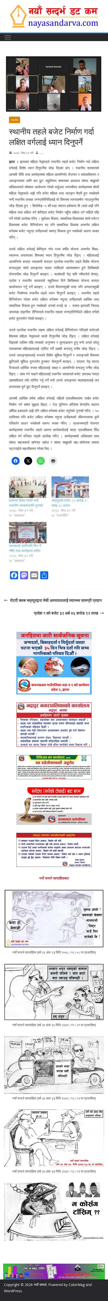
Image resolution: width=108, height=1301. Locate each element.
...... (41, 153)
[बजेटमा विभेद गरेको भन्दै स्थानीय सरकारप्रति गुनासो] (27, 487)
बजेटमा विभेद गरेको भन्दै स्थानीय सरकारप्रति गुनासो (26, 503)
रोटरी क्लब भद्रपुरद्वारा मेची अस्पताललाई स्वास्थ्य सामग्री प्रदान (56, 600)
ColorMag (77, 1284)
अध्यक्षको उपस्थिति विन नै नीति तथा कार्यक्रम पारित (25, 548)
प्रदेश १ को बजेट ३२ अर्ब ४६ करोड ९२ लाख (66, 613)
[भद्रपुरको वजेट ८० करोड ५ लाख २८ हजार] (70, 487)
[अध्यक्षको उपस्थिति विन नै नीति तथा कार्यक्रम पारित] (27, 532)
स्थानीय (14, 120)
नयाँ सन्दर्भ (40, 1284)
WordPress (13, 1290)
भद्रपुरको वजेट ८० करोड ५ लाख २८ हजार (69, 503)
